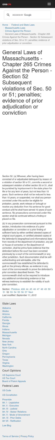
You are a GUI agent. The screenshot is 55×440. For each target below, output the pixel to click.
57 (26, 292)
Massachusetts (9, 332)
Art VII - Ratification (11, 420)
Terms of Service (10, 436)
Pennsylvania (8, 356)
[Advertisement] (27, 144)
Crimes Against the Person (18, 30)
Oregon (6, 353)
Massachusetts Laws (15, 27)
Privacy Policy (27, 436)
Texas (5, 359)
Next (31, 292)
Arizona (6, 314)
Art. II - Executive (10, 405)
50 (49, 288)
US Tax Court (8, 378)
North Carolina (9, 347)
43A (23, 288)
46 (34, 288)
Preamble (7, 399)
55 (19, 292)
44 (27, 288)
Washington (8, 365)
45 (31, 288)
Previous (15, 288)
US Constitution (9, 394)
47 (38, 288)
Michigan (6, 335)
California (6, 317)
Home (5, 24)
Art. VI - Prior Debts (11, 417)
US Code (6, 390)
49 (45, 288)
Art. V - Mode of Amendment (16, 414)
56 (22, 292)
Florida (5, 320)
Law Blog (6, 425)
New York (6, 344)
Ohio (4, 350)
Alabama (6, 307)
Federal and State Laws (23, 24)
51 (4, 292)
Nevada (6, 338)
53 (11, 292)
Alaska (5, 310)
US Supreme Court (11, 375)
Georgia (6, 323)
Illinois (5, 326)
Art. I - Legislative (10, 402)
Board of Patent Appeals (14, 381)
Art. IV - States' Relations (14, 411)
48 (42, 288)
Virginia (5, 362)
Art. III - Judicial (9, 408)
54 (15, 292)
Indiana (5, 329)
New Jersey (8, 341)
